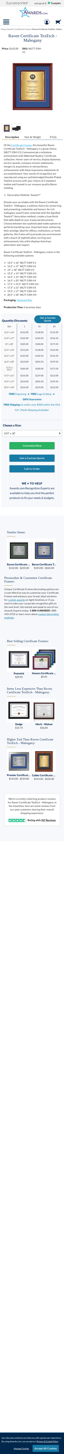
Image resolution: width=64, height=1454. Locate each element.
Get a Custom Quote (47, 319)
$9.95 (44, 675)
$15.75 (19, 726)
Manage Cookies (21, 1448)
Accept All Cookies (45, 1448)
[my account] (46, 23)
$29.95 (19, 675)
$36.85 (44, 726)
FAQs (53, 137)
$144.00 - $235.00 (44, 777)
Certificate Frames (21, 145)
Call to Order (32, 468)
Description (12, 137)
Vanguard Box (24, 300)
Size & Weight (32, 137)
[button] (17, 3)
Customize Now (32, 445)
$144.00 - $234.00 (19, 777)
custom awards (16, 599)
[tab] (12, 137)
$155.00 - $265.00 (44, 566)
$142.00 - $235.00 (19, 566)
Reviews (48, 820)
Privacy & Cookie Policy (47, 1441)
